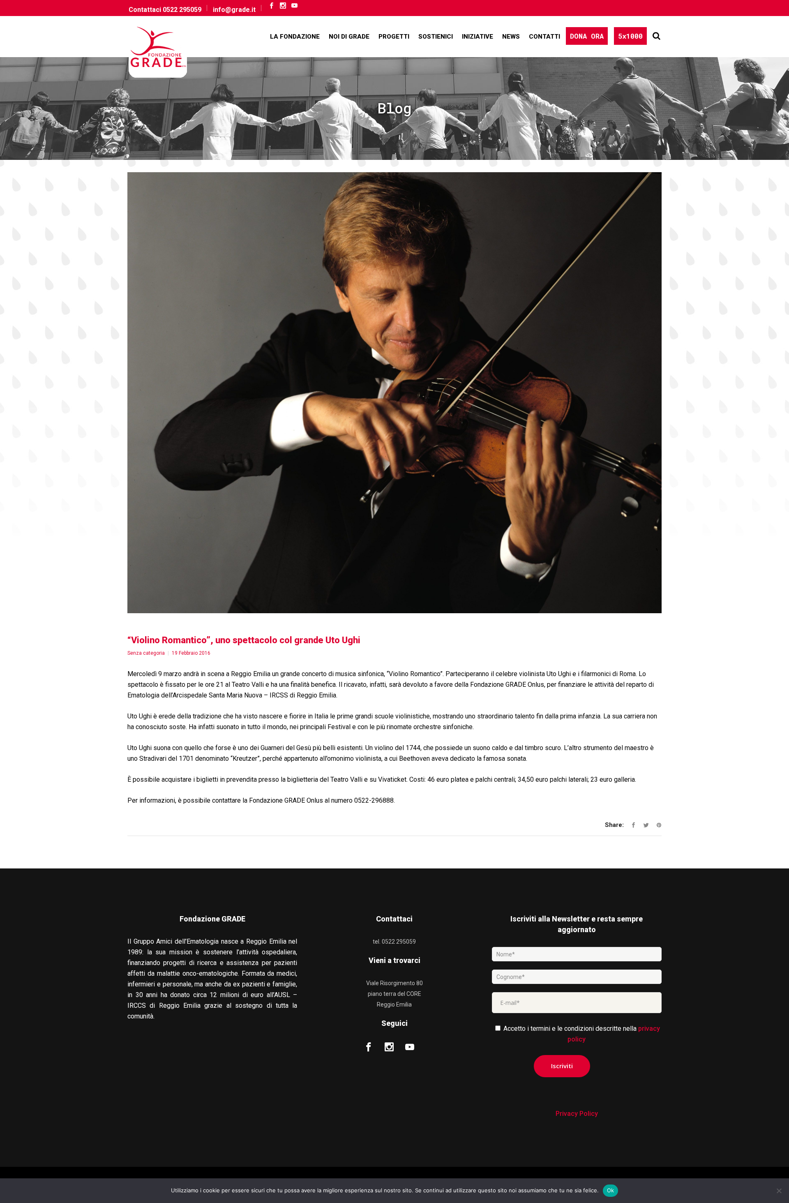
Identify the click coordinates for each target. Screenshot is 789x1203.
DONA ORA (587, 36)
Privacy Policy (577, 1114)
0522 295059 (182, 10)
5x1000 (630, 36)
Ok (610, 1190)
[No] (779, 1191)
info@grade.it (234, 10)
